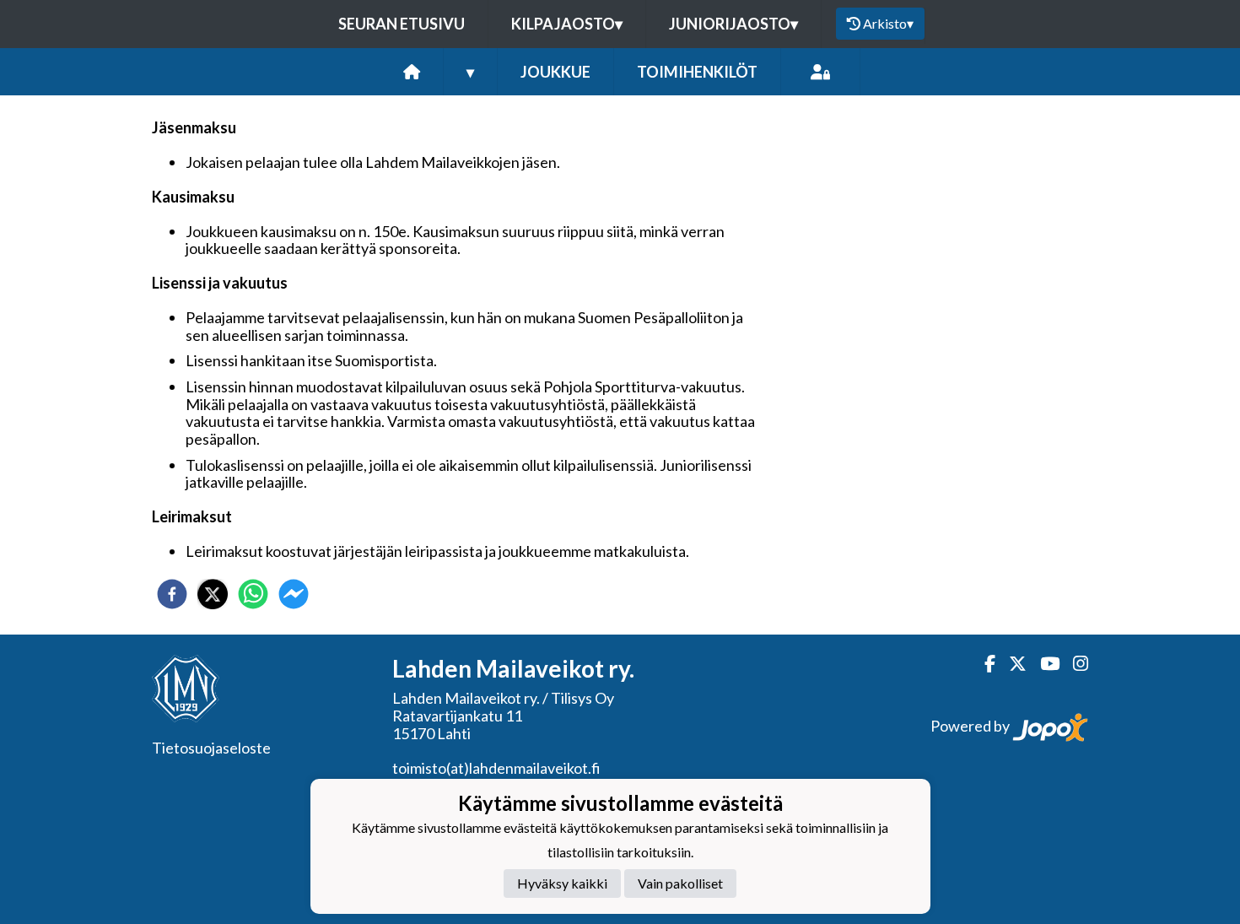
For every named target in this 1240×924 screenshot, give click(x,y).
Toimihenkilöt (697, 71)
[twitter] (212, 594)
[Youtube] (1043, 664)
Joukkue (555, 71)
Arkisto (888, 23)
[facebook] (172, 594)
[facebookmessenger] (293, 594)
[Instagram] (1073, 664)
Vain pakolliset (680, 884)
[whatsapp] (253, 594)
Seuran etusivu (401, 23)
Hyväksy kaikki (562, 884)
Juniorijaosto (733, 23)
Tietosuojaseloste (211, 747)
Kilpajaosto (567, 23)
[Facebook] (983, 664)
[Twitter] (1011, 664)
